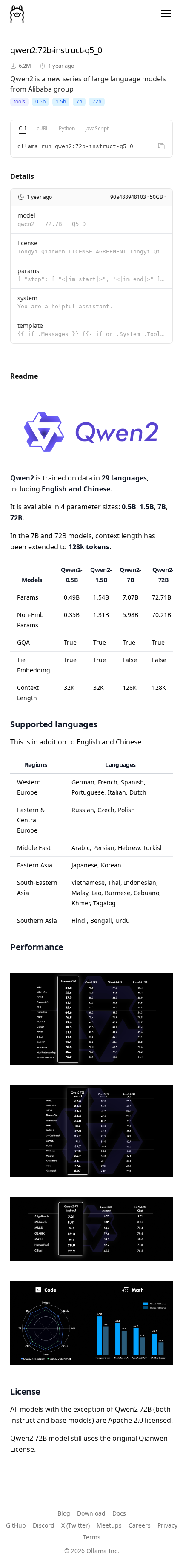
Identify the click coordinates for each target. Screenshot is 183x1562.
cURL (43, 128)
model (26, 215)
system (27, 298)
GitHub (16, 1525)
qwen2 (23, 50)
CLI (22, 128)
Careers (140, 1525)
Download (91, 1513)
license (27, 243)
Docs (119, 1513)
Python (67, 128)
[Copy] (161, 146)
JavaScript (97, 128)
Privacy (167, 1525)
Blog (63, 1513)
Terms (91, 1537)
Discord (43, 1525)
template (30, 326)
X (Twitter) (75, 1525)
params (28, 271)
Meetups (109, 1525)
